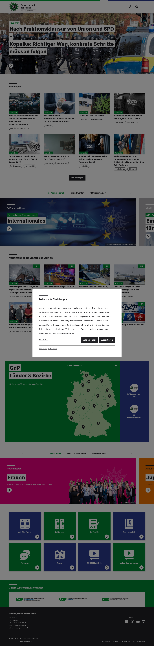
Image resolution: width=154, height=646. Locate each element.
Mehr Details (43, 340)
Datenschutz (52, 349)
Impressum (43, 349)
